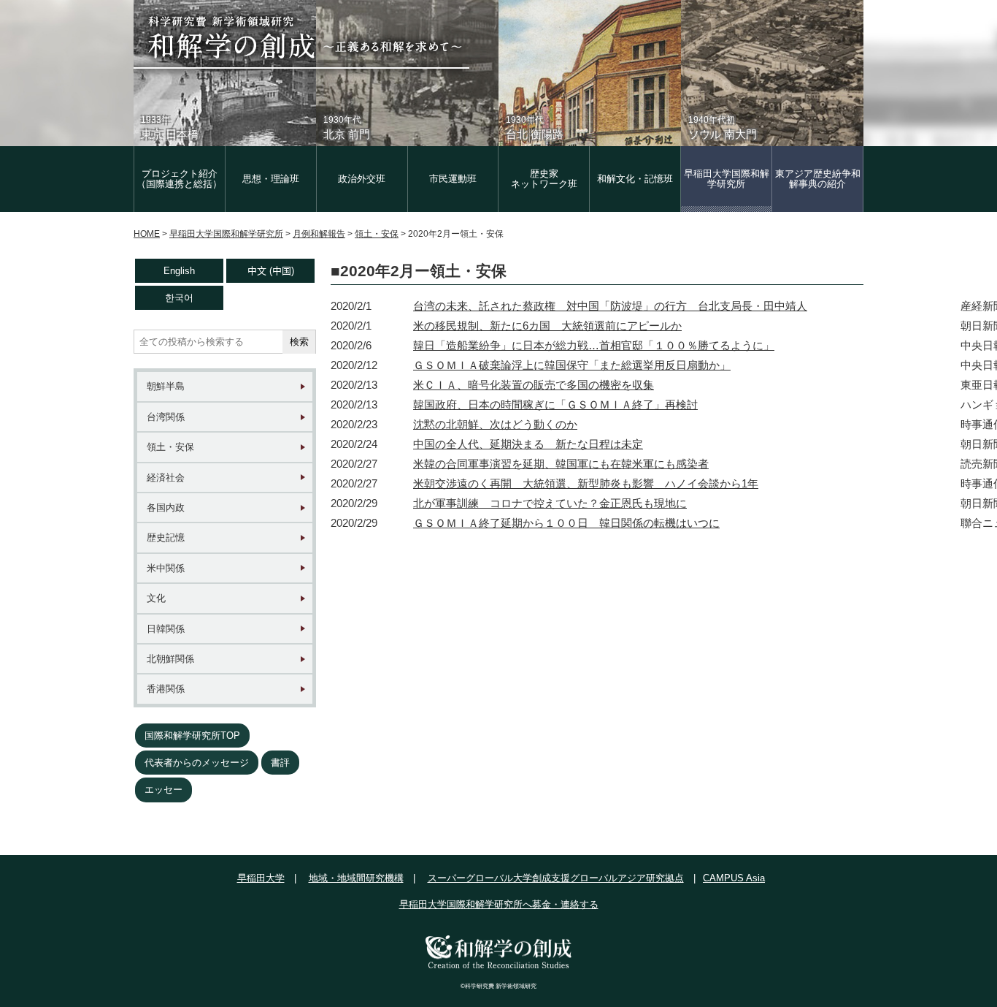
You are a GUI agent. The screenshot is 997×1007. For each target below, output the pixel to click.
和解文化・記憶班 (635, 178)
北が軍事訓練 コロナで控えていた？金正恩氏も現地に (550, 503)
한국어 (179, 297)
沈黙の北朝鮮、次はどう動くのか (495, 424)
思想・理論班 (270, 178)
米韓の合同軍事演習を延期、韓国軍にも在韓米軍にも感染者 (561, 463)
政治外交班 (361, 178)
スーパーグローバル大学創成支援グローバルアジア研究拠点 (556, 878)
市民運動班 (453, 178)
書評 (280, 762)
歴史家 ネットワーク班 (544, 178)
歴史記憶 (166, 537)
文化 (156, 598)
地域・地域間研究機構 (356, 878)
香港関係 (166, 688)
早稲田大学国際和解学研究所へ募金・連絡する (498, 904)
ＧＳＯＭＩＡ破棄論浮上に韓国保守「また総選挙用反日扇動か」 (572, 365)
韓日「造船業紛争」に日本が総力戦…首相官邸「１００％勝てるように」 (593, 345)
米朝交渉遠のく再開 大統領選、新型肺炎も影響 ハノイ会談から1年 (585, 483)
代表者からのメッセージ (197, 762)
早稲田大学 (261, 878)
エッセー (163, 789)
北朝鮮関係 (170, 658)
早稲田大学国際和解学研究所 (726, 178)
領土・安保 (170, 446)
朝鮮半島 (166, 386)
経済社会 (166, 477)
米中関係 (166, 568)
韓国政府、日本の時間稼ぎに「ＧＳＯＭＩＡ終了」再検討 (555, 404)
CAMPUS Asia (734, 878)
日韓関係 (166, 628)
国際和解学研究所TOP (192, 735)
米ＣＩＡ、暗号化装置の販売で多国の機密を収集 (533, 385)
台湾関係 (166, 416)
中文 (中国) (270, 270)
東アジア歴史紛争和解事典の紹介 (818, 178)
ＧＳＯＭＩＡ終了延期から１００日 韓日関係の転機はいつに (566, 523)
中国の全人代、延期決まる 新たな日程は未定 (528, 444)
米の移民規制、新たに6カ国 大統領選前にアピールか (547, 325)
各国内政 (166, 507)
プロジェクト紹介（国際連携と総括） (179, 178)
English (179, 270)
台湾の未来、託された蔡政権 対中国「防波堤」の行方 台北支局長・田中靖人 (610, 306)
